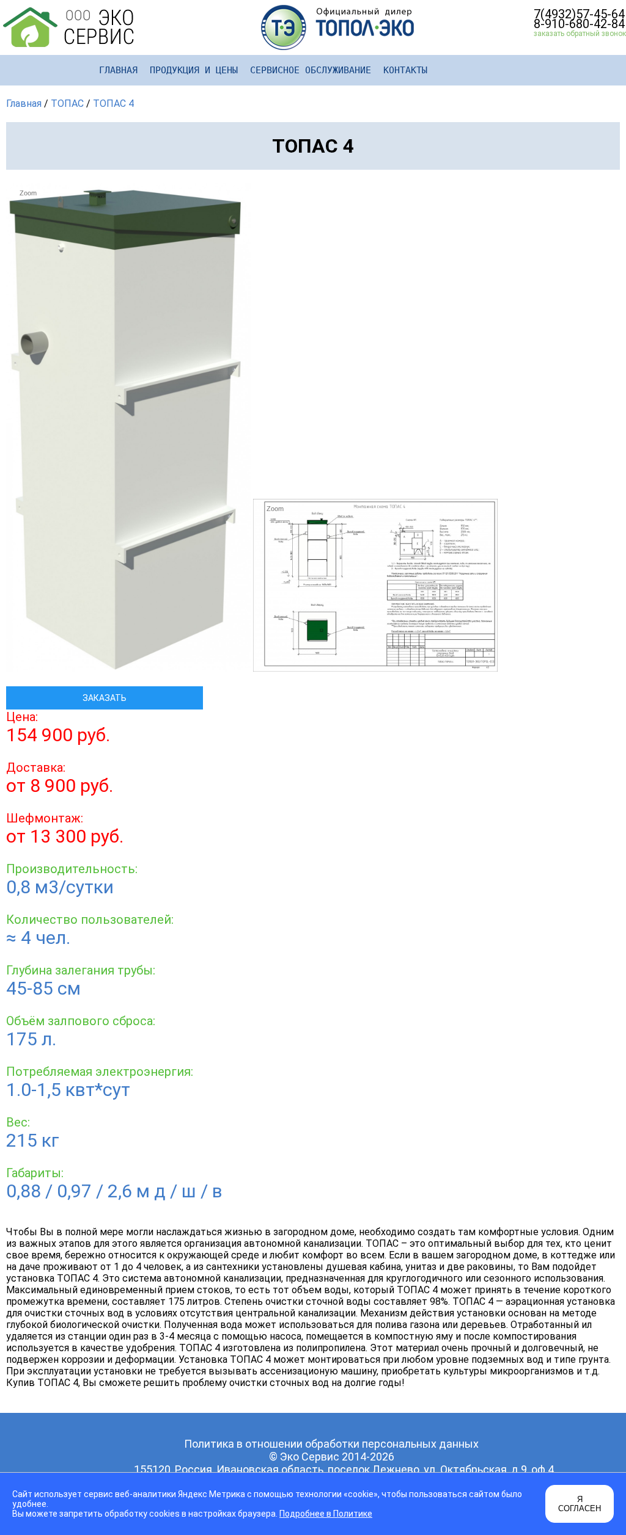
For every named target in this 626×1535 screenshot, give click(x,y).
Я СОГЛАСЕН (579, 1504)
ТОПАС (67, 103)
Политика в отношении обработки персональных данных (331, 1443)
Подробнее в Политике (325, 1514)
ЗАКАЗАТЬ (105, 698)
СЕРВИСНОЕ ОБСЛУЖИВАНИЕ (310, 70)
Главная (24, 103)
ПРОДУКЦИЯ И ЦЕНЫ (194, 70)
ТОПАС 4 (113, 103)
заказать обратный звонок (580, 33)
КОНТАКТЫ (405, 70)
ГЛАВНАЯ (118, 70)
